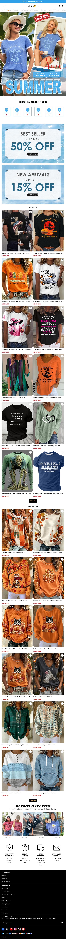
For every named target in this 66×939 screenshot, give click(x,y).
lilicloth (6, 936)
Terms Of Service (6, 891)
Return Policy (5, 907)
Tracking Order (5, 913)
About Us (4, 875)
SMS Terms (4, 897)
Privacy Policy (5, 888)
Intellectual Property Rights (8, 894)
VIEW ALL (33, 501)
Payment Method (6, 910)
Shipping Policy (5, 904)
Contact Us (4, 878)
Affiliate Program (6, 881)
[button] (3, 5)
